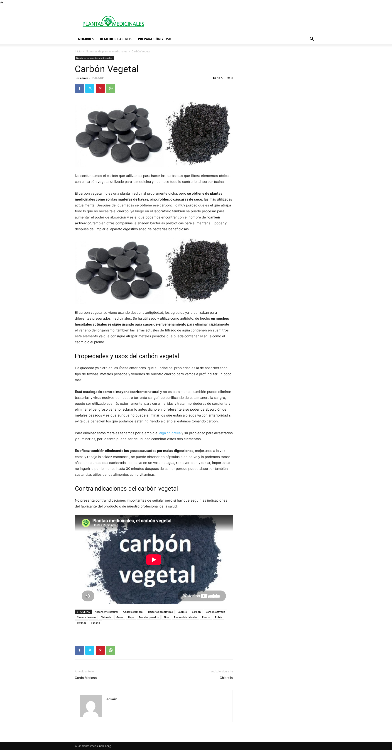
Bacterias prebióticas (160, 611)
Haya (131, 617)
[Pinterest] (100, 88)
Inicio (78, 51)
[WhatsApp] (110, 88)
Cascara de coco (86, 617)
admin (84, 78)
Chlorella (106, 617)
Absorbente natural (106, 611)
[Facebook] (79, 88)
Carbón (196, 611)
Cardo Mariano (86, 678)
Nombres (86, 39)
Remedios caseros (116, 39)
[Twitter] (89, 88)
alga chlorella (170, 433)
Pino (166, 617)
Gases (119, 617)
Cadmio (182, 611)
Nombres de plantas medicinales (106, 51)
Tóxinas (81, 622)
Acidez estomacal (133, 611)
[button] (311, 39)
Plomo (206, 617)
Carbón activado (215, 611)
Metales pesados (149, 617)
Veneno (95, 622)
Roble (218, 617)
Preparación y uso (154, 39)
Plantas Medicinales (185, 617)
